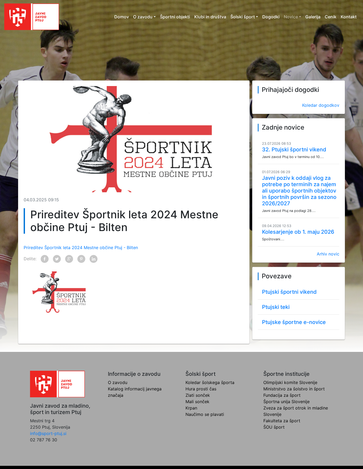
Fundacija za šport (282, 395)
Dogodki (271, 16)
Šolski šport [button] (242, 16)
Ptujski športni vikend (289, 292)
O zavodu (117, 382)
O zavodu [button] (143, 16)
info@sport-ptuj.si (48, 433)
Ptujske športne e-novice (294, 322)
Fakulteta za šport (281, 420)
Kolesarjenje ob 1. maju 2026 (298, 232)
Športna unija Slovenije (286, 401)
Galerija (312, 16)
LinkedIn (94, 259)
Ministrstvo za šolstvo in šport (294, 388)
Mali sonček (197, 401)
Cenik (330, 16)
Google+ (69, 259)
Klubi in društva (210, 16)
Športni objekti (175, 16)
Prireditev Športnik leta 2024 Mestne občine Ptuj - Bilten (81, 247)
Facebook (45, 259)
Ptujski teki (276, 307)
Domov (121, 16)
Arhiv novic (328, 254)
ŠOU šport (274, 427)
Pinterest (81, 259)
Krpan (191, 408)
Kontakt (349, 16)
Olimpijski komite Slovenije (290, 382)
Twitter (57, 259)
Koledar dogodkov (320, 105)
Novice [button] (291, 16)
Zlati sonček (197, 395)
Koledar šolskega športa (209, 382)
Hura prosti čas (200, 388)
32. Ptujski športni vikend (294, 149)
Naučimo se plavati (204, 414)
